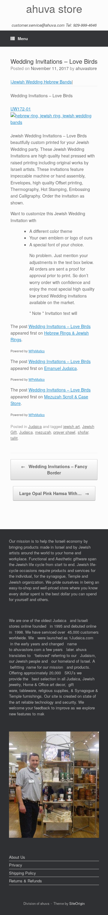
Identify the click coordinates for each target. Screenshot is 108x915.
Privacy (15, 865)
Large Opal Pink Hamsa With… (54, 493)
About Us (17, 857)
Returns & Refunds (25, 881)
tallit (14, 438)
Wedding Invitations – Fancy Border (54, 469)
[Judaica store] (54, 836)
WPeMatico (36, 351)
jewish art (71, 426)
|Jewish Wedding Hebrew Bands (41, 82)
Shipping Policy (22, 873)
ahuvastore (86, 68)
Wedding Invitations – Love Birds (59, 326)
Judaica (35, 426)
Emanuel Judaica (60, 368)
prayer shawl (64, 432)
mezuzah (43, 432)
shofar (83, 432)
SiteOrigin (77, 903)
